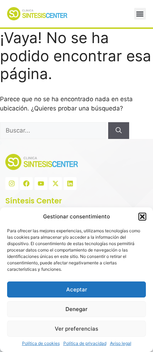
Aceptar (76, 289)
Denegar (76, 309)
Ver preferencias (76, 328)
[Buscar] (118, 130)
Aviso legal (120, 343)
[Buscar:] (54, 130)
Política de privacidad (84, 343)
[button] (142, 216)
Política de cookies (41, 343)
